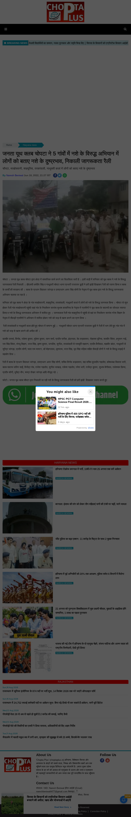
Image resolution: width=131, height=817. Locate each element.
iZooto (91, 428)
